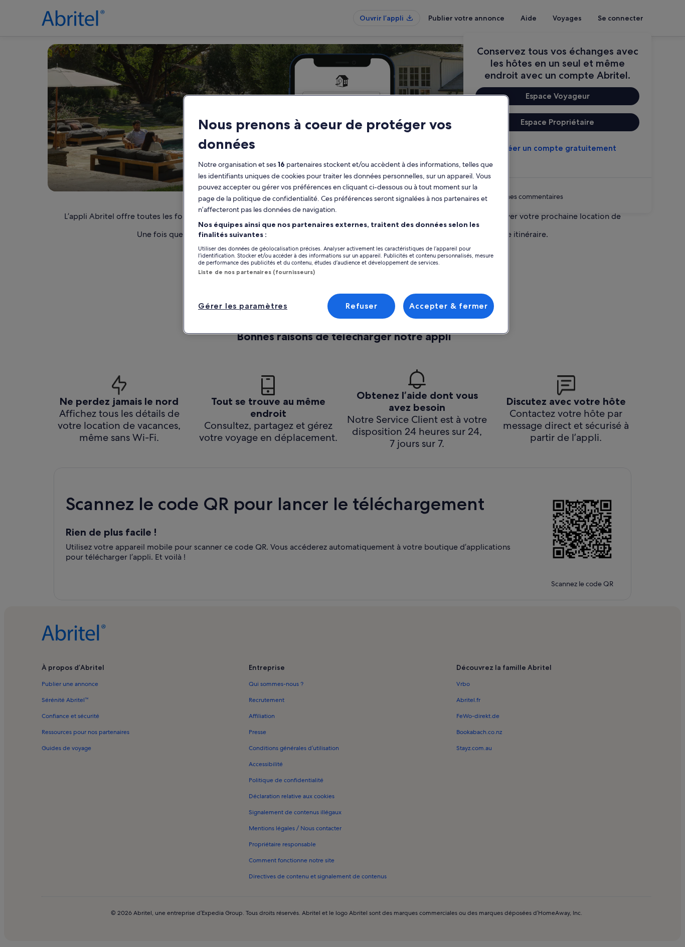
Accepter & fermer (448, 306)
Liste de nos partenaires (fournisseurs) (256, 272)
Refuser (362, 306)
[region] (346, 214)
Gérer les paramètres (242, 306)
